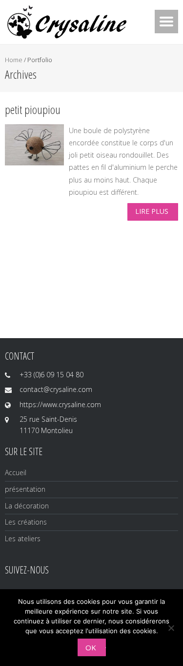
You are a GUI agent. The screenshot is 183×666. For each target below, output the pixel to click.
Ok (90, 647)
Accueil (15, 472)
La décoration (27, 505)
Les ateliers (23, 538)
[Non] (171, 628)
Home (13, 59)
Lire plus (151, 211)
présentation (25, 489)
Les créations (26, 522)
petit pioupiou (33, 109)
